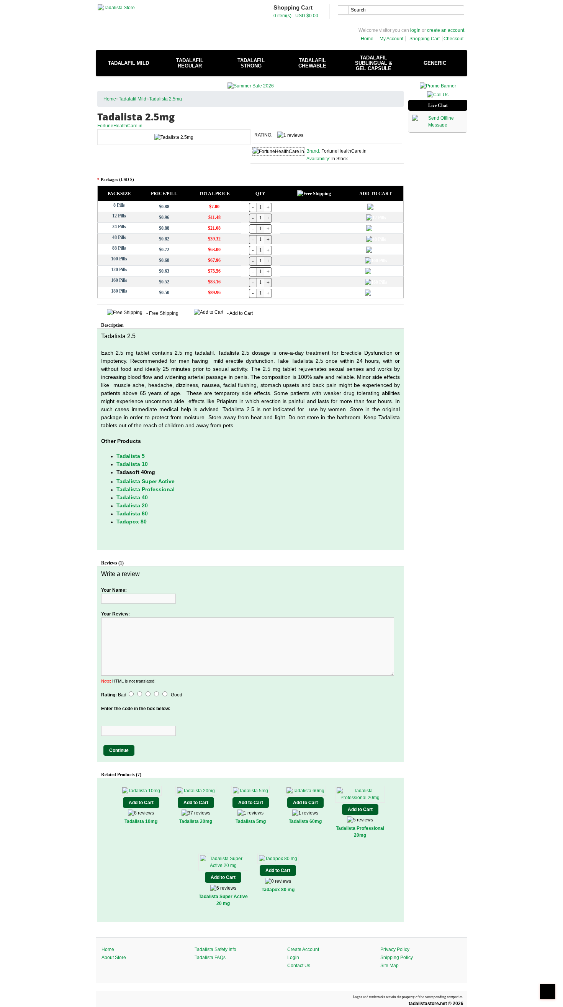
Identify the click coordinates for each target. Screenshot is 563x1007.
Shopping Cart (424, 38)
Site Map (389, 965)
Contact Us (298, 965)
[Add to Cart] (376, 206)
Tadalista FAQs (210, 957)
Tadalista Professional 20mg (360, 832)
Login (293, 957)
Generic (435, 63)
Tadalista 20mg (195, 821)
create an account (445, 30)
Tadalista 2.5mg (165, 99)
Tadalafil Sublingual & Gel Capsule (373, 63)
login (415, 30)
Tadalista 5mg (251, 821)
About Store (113, 957)
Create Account (303, 949)
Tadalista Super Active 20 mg (223, 900)
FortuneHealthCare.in (119, 125)
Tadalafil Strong (251, 63)
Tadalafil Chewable (312, 63)
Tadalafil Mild (128, 63)
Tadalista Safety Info (215, 949)
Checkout (453, 38)
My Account (391, 38)
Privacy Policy (394, 949)
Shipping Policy (396, 957)
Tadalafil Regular (189, 63)
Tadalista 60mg (305, 821)
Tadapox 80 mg (278, 889)
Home (367, 38)
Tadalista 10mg (140, 821)
